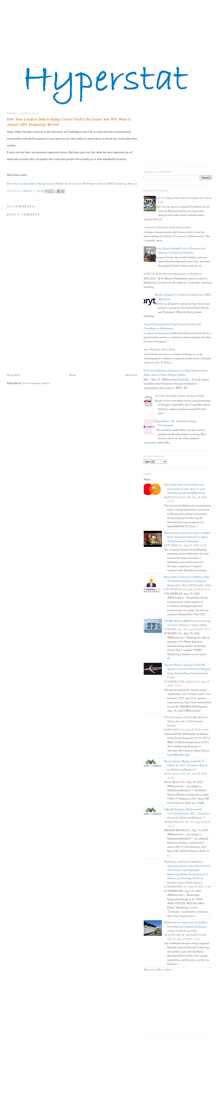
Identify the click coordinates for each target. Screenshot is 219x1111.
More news (150, 969)
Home (72, 375)
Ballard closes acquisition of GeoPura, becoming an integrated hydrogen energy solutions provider (187, 926)
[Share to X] (55, 191)
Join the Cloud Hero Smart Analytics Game (179, 396)
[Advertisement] (109, 30)
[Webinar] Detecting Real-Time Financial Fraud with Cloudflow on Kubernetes (171, 326)
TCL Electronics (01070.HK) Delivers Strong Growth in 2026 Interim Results (187, 721)
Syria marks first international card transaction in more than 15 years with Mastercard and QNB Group (186, 489)
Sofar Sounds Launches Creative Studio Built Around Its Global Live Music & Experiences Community (188, 537)
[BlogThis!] (51, 191)
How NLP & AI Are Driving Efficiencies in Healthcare (171, 274)
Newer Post (13, 375)
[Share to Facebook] (59, 191)
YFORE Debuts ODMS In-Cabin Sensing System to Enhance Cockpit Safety (189, 623)
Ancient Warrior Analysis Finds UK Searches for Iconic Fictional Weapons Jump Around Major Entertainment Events (189, 671)
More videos (164, 969)
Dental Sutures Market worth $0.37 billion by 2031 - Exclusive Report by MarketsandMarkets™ (187, 765)
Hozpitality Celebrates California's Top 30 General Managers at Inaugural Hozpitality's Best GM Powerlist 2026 (189, 581)
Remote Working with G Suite (158, 349)
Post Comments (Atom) (36, 383)
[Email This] (46, 191)
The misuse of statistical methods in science (166, 227)
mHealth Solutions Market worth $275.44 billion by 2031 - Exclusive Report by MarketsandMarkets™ (188, 813)
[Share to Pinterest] (63, 191)
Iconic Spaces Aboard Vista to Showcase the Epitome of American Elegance (180, 250)
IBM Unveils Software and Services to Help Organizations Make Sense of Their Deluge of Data (174, 372)
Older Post (131, 375)
